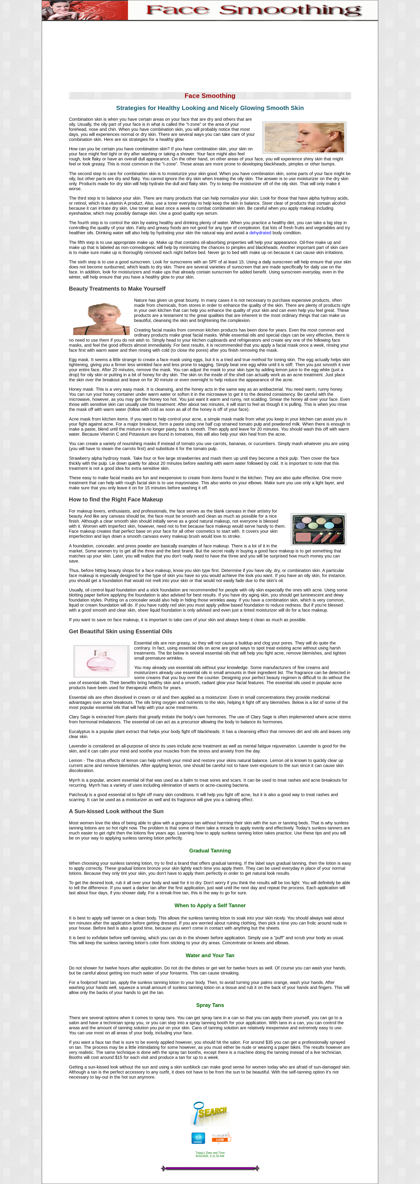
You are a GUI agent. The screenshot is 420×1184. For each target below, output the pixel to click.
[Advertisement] (210, 57)
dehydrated (260, 232)
